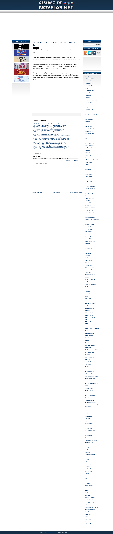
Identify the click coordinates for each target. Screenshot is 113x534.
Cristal (86, 215)
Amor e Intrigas (89, 140)
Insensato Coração (90, 279)
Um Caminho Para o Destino (92, 500)
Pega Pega (87, 418)
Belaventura (88, 171)
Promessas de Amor (90, 430)
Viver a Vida (88, 519)
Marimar (87, 340)
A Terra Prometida (89, 104)
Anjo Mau (87, 150)
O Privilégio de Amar (90, 378)
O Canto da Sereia (89, 371)
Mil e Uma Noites (89, 352)
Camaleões (88, 183)
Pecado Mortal (88, 416)
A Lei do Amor (88, 93)
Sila (86, 478)
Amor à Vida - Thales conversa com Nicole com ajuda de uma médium (52, 137)
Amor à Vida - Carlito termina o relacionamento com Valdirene (50, 147)
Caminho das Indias (90, 186)
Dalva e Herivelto (89, 224)
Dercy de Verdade (89, 226)
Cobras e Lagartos (89, 205)
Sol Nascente (88, 480)
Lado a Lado (88, 298)
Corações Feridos (89, 210)
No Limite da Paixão (90, 362)
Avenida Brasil (88, 162)
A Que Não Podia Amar (91, 100)
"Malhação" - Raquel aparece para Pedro (45, 131)
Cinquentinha (88, 203)
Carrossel (87, 195)
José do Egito (88, 293)
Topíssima (87, 495)
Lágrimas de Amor (89, 308)
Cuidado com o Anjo (90, 217)
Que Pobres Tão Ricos (91, 440)
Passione (87, 413)
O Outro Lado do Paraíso (91, 376)
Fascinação (88, 253)
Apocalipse (87, 152)
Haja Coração (88, 272)
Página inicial (56, 192)
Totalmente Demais (90, 497)
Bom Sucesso (88, 174)
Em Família (88, 236)
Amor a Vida (88, 138)
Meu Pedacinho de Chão (91, 350)
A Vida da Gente (89, 109)
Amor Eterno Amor (89, 133)
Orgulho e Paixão (89, 400)
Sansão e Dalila (89, 468)
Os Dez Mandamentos (90, 402)
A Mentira (87, 97)
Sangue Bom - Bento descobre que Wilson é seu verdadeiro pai (51, 141)
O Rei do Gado (89, 388)
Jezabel (87, 289)
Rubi (86, 461)
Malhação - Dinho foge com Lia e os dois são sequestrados (50, 126)
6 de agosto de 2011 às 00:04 (69, 160)
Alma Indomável (89, 119)
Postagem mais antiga (76, 192)
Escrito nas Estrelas (90, 241)
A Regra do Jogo (89, 102)
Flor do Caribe (88, 260)
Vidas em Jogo (88, 514)
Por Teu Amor (88, 428)
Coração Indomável (90, 207)
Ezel (86, 250)
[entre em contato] (99, 54)
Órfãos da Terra (89, 524)
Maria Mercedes (89, 335)
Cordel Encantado (89, 212)
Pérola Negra (88, 435)
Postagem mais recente (37, 192)
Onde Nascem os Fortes (91, 397)
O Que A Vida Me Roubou (91, 383)
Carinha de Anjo (89, 193)
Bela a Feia (88, 169)
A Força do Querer (89, 85)
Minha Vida (88, 354)
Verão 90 (87, 512)
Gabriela (87, 262)
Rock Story (87, 457)
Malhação (87, 310)
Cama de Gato (88, 181)
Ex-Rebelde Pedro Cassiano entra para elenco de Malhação (50, 125)
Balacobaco (88, 167)
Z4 (85, 521)
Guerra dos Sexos (89, 270)
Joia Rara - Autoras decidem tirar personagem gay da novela (50, 143)
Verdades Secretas (90, 509)
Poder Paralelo (88, 423)
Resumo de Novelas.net (51, 532)
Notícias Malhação (44, 50)
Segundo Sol (88, 473)
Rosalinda (87, 459)
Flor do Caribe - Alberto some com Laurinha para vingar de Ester (51, 149)
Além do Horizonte (89, 124)
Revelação (87, 452)
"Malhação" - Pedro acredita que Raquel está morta (47, 133)
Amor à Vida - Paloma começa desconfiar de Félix (47, 145)
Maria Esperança (89, 333)
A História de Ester (89, 90)
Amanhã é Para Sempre (91, 128)
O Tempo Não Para (90, 395)
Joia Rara (87, 291)
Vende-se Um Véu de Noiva (92, 507)
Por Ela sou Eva (89, 425)
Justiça (86, 296)
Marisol (87, 342)
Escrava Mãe (88, 238)
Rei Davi (87, 449)
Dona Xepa (88, 234)
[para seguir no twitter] (90, 54)
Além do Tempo (89, 126)
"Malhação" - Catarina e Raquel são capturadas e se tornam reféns (52, 135)
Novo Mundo (88, 364)
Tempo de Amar (89, 485)
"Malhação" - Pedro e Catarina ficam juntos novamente (48, 130)
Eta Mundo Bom (89, 248)
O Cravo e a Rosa (89, 373)
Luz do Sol (87, 305)
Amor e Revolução (89, 143)
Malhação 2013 (89, 313)
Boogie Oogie (88, 176)
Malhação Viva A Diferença (92, 328)
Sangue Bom (88, 466)
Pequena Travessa (90, 421)
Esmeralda (87, 243)
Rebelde (87, 445)
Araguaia (87, 157)
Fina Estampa (88, 258)
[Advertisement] (56, 28)
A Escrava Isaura (89, 81)
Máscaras (87, 359)
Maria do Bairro (89, 338)
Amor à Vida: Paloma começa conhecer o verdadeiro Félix (49, 142)
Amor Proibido (88, 136)
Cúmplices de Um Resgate (92, 219)
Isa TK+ (87, 282)
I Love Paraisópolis (90, 274)
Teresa (86, 490)
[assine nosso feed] (86, 54)
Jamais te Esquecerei (90, 284)
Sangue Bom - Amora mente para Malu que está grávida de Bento (51, 138)
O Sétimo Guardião (90, 393)
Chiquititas (87, 200)
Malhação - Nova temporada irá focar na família (46, 123)
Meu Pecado (88, 347)
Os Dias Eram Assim (90, 409)
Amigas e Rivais (89, 131)
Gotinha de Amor (89, 267)
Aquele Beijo (88, 155)
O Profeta (87, 381)
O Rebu (87, 385)
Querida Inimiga (89, 442)
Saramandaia (88, 471)
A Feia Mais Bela (89, 83)
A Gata (86, 88)
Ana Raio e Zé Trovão (90, 148)
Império (87, 277)
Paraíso (87, 411)
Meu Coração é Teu (90, 345)
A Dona (87, 76)
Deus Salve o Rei (89, 229)
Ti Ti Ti (86, 492)
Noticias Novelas (54, 50)
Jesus (86, 286)
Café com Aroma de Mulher (92, 179)
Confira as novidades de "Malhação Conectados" (47, 127)
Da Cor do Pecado (89, 222)
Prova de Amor (88, 433)
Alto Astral (87, 121)
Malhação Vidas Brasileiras (92, 326)
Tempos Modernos (89, 488)
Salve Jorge (88, 464)
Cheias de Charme (90, 198)
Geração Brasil (88, 265)
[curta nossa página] (94, 54)
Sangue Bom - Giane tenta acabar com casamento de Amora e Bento (52, 146)
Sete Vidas (87, 476)
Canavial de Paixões (90, 188)
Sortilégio (87, 483)
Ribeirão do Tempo (90, 454)
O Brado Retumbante (90, 369)
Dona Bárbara (88, 231)
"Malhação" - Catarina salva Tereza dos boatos (46, 134)
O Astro (87, 366)
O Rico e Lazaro (89, 390)
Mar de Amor (88, 330)
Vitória (86, 516)
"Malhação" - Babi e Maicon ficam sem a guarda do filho (54, 43)
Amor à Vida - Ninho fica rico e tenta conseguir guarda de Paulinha (51, 139)
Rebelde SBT (88, 447)
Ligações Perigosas (90, 303)
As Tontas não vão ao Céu (92, 160)
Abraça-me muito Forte (91, 114)
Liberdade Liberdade (90, 301)
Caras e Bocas (88, 191)
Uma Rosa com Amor (90, 502)
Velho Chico (88, 504)
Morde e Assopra (89, 357)
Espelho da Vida (89, 246)
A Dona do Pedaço (89, 78)
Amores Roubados (89, 145)
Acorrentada (88, 116)
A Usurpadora (88, 107)
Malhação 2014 (89, 315)
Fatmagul (87, 255)
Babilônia (87, 164)
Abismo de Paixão (89, 112)
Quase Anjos (88, 437)
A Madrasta (88, 95)
